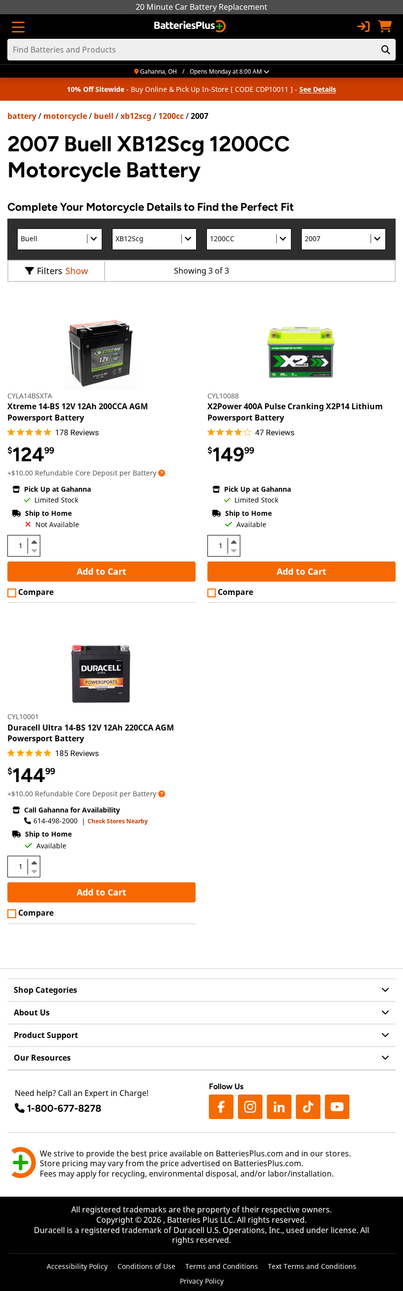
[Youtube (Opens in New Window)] (337, 1107)
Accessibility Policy (77, 1266)
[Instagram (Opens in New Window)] (250, 1107)
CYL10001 (23, 716)
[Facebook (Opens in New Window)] (221, 1107)
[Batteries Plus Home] (191, 26)
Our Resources (42, 1057)
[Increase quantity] (34, 542)
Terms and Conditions (221, 1266)
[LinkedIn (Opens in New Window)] (279, 1107)
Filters (49, 271)
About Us (32, 1012)
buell (104, 116)
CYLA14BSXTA (29, 395)
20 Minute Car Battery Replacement (201, 6)
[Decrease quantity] (34, 550)
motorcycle (65, 116)
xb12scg (135, 116)
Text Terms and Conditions (312, 1266)
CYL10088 (223, 395)
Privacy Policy (202, 1281)
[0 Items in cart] (385, 26)
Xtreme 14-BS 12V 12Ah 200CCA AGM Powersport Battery (77, 411)
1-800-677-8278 (64, 1108)
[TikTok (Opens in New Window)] (308, 1107)
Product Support (46, 1035)
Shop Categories (45, 989)
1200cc (171, 116)
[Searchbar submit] (386, 49)
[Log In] (363, 26)
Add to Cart (101, 571)
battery (21, 116)
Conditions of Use (146, 1266)
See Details (317, 89)
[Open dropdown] (161, 472)
